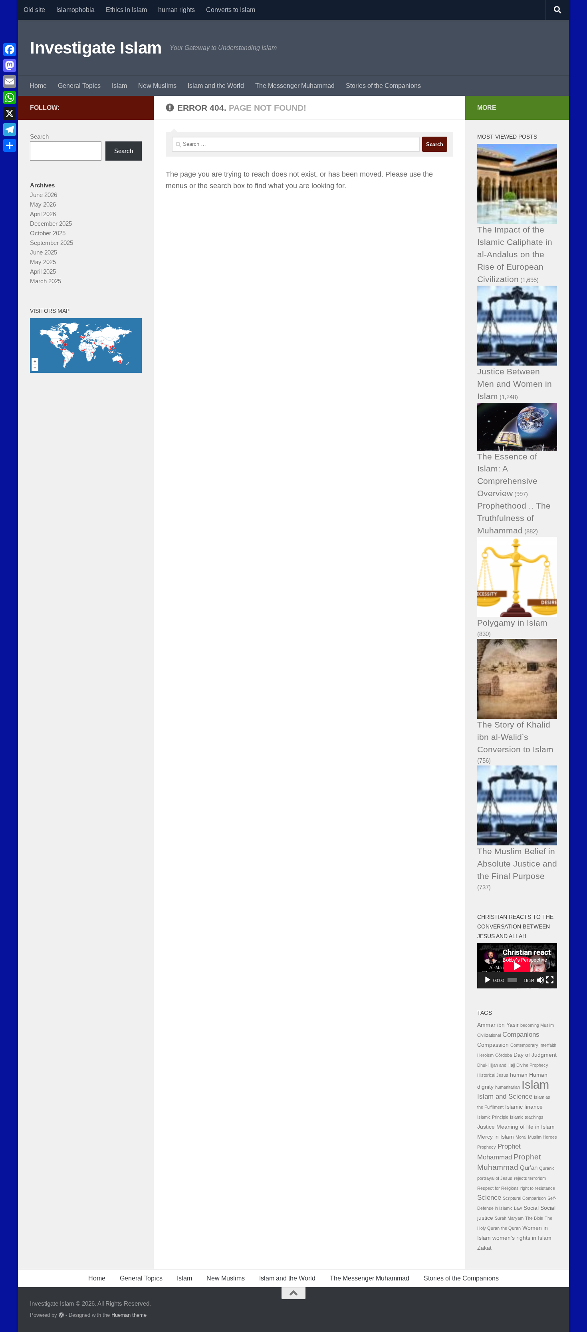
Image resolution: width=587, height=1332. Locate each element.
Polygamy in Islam (512, 622)
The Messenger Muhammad (295, 85)
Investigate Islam (96, 47)
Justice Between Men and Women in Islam (514, 384)
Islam (119, 85)
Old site (34, 9)
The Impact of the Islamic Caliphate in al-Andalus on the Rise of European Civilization (514, 254)
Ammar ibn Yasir (498, 1025)
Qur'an (528, 1167)
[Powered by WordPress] (61, 1315)
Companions (520, 1034)
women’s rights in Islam (521, 1238)
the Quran (511, 1228)
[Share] (10, 145)
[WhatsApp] (10, 97)
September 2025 (51, 242)
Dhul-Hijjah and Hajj (496, 1065)
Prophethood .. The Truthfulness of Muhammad (514, 518)
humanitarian (507, 1087)
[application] (517, 965)
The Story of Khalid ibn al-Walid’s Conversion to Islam (515, 737)
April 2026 (43, 214)
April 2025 (43, 271)
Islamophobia (75, 9)
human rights (176, 9)
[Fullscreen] (550, 980)
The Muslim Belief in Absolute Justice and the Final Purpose (517, 864)
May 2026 (43, 204)
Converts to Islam (230, 9)
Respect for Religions (498, 1188)
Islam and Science (504, 1096)
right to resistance (537, 1188)
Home (38, 85)
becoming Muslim (537, 1025)
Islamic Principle (492, 1117)
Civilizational (489, 1035)
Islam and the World (216, 85)
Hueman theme (129, 1315)
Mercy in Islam (495, 1137)
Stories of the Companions (383, 85)
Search (39, 136)
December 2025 (51, 223)
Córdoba (503, 1055)
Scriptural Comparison (524, 1198)
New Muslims (157, 85)
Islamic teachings (526, 1117)
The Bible (534, 1218)
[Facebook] (10, 50)
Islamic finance (524, 1107)
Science (489, 1197)
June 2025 (43, 252)
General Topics (79, 85)
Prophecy (486, 1147)
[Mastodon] (10, 66)
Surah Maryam (509, 1218)
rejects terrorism (530, 1178)
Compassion (493, 1045)
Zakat (484, 1248)
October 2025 (47, 233)
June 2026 (43, 194)
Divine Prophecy (532, 1065)
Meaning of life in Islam (525, 1127)
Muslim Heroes (542, 1137)
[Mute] (540, 980)
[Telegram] (10, 129)
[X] (10, 113)
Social (531, 1208)
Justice (486, 1127)
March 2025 (45, 281)
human (519, 1075)
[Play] (488, 980)
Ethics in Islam (126, 9)
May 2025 (43, 261)
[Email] (10, 81)
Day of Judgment (535, 1055)
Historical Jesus (492, 1075)
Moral (521, 1137)
